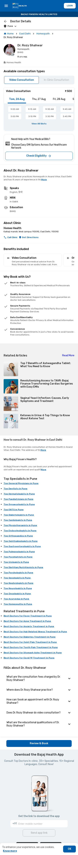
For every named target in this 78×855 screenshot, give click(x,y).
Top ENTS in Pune (14, 509)
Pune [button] (10, 26)
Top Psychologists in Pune (18, 572)
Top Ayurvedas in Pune (16, 599)
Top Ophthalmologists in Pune (21, 541)
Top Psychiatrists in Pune (18, 557)
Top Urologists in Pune (16, 562)
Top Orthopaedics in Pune (18, 536)
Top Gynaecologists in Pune (19, 504)
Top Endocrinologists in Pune (20, 530)
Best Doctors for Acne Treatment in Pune (27, 621)
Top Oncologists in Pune (17, 593)
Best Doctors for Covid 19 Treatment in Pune (29, 658)
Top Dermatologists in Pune (19, 494)
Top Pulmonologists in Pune (19, 551)
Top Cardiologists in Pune (18, 520)
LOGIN (70, 6)
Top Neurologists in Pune (18, 588)
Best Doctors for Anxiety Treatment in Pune (29, 626)
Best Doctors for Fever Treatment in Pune (28, 616)
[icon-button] (5, 21)
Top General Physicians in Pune (21, 483)
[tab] (17, 99)
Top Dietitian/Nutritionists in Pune (23, 567)
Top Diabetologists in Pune (19, 515)
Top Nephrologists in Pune (18, 583)
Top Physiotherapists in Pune (20, 525)
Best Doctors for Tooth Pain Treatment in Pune (31, 647)
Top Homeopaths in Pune (18, 604)
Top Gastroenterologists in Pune (22, 546)
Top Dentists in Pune (15, 488)
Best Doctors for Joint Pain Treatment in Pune (30, 642)
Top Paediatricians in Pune (18, 499)
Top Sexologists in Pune (17, 578)
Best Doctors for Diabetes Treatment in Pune (30, 637)
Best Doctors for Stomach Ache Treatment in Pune (33, 652)
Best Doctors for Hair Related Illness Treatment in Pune (35, 631)
